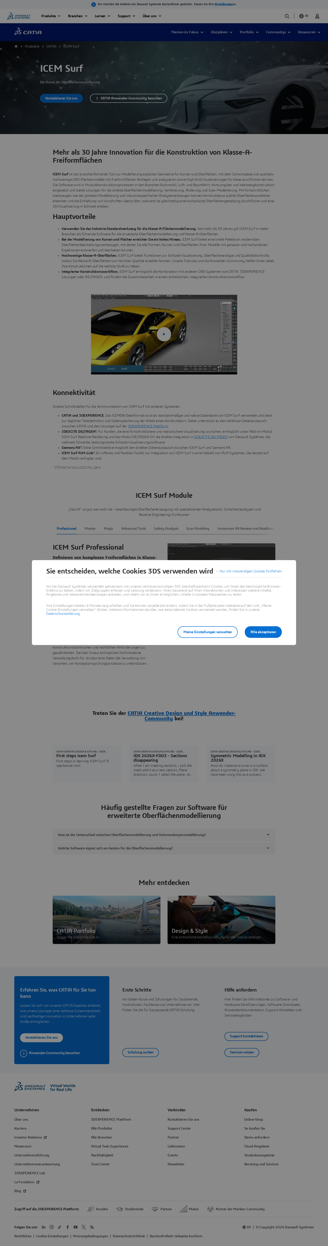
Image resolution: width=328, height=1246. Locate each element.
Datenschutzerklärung (63, 614)
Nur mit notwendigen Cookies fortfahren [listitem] (251, 571)
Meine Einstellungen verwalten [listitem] (207, 632)
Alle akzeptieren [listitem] (263, 632)
